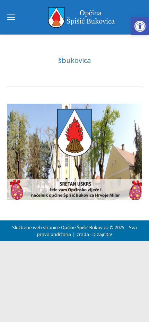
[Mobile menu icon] (11, 17)
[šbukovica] (74, 152)
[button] (140, 26)
